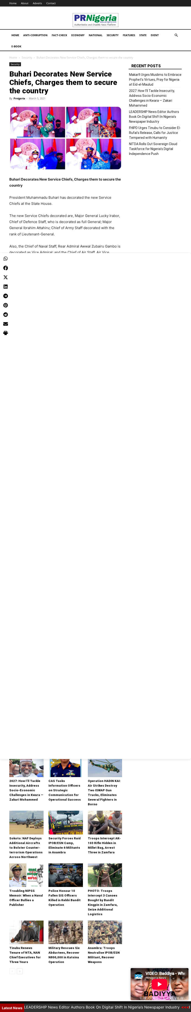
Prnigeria (19, 98)
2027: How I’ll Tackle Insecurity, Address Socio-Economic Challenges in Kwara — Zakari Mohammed (26, 790)
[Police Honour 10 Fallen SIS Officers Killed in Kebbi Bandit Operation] (65, 875)
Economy (78, 35)
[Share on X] (5, 277)
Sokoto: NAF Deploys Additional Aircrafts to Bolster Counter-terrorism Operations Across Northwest (26, 848)
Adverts (37, 3)
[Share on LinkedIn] (5, 286)
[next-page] (20, 971)
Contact (51, 3)
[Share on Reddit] (5, 314)
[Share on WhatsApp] (5, 258)
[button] (176, 35)
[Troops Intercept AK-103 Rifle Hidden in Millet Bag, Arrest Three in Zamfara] (105, 822)
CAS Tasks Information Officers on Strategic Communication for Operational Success (64, 790)
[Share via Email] (5, 324)
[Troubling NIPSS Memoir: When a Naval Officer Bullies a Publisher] (26, 875)
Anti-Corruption (35, 35)
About (24, 3)
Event (155, 35)
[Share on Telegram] (5, 296)
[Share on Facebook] (5, 268)
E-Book (16, 46)
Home (13, 3)
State (143, 35)
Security (113, 35)
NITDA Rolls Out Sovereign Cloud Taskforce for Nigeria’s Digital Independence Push (153, 149)
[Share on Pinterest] (5, 305)
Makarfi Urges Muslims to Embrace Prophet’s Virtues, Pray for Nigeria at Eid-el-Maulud (155, 79)
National (95, 35)
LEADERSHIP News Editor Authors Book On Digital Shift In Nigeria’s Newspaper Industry (154, 116)
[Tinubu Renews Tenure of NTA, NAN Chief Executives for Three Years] (26, 932)
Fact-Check (59, 35)
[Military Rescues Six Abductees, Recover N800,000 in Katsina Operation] (65, 932)
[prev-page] (12, 971)
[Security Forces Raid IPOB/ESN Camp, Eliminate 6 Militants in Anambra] (65, 822)
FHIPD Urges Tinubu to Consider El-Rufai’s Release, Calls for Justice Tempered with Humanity (155, 133)
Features (129, 35)
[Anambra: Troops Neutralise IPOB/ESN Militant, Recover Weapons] (105, 932)
